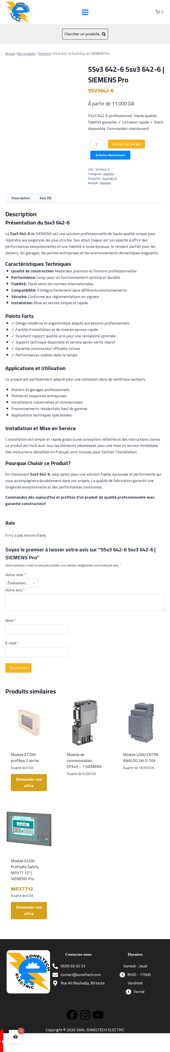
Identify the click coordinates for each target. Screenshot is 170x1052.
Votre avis (15, 590)
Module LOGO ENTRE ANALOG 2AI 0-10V (141, 757)
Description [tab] (21, 198)
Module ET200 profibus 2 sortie (25, 757)
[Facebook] (71, 1014)
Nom (10, 621)
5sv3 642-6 (109, 178)
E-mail (12, 643)
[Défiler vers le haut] (163, 1045)
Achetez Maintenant (110, 155)
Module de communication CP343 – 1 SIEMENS (84, 760)
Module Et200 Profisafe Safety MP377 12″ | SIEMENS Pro (25, 869)
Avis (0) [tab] (45, 198)
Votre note (15, 575)
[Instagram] (85, 1014)
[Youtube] (98, 1014)
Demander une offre (29, 782)
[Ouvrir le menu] (85, 12)
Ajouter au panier (126, 144)
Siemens (108, 174)
